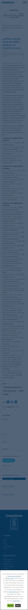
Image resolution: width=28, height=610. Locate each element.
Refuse (18, 605)
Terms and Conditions (14, 576)
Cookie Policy (16, 601)
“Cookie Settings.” (13, 592)
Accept (10, 605)
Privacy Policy (10, 578)
